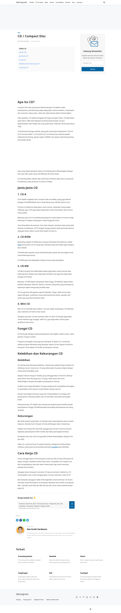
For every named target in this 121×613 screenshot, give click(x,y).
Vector (82, 556)
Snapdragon (23, 573)
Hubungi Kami (27, 599)
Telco (73, 2)
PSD (50, 573)
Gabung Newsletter (92, 51)
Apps (46, 2)
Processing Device (25, 556)
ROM (19, 245)
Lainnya (79, 2)
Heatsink (52, 556)
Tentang (18, 599)
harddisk (55, 447)
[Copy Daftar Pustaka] (72, 505)
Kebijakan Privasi (39, 599)
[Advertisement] (60, 17)
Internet (67, 2)
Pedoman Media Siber (52, 599)
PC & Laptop (39, 2)
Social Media (59, 2)
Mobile (32, 2)
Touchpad (84, 573)
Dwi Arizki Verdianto (23, 41)
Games (52, 2)
